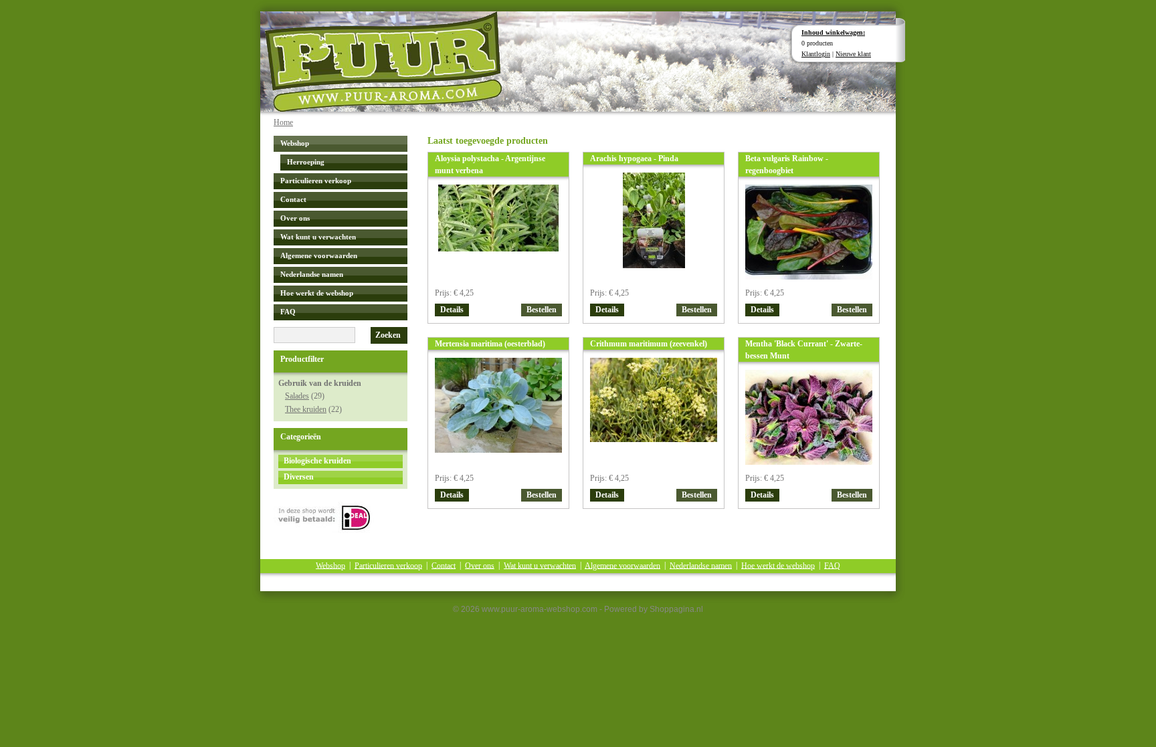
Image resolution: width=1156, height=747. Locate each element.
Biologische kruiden (317, 460)
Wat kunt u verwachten (318, 237)
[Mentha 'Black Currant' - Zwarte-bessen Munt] (808, 461)
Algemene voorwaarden (318, 255)
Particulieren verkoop (315, 181)
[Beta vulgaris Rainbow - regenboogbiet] (808, 276)
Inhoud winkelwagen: (833, 32)
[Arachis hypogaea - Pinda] (654, 265)
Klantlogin (815, 54)
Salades (297, 396)
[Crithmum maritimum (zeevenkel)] (653, 439)
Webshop (294, 143)
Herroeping (305, 162)
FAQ (288, 312)
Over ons (295, 218)
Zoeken (388, 335)
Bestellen (541, 309)
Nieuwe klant (853, 54)
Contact (293, 199)
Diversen (299, 477)
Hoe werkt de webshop (316, 293)
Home (283, 122)
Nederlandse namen (311, 274)
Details (452, 309)
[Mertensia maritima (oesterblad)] (498, 449)
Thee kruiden (305, 409)
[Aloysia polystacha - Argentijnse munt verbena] (498, 248)
